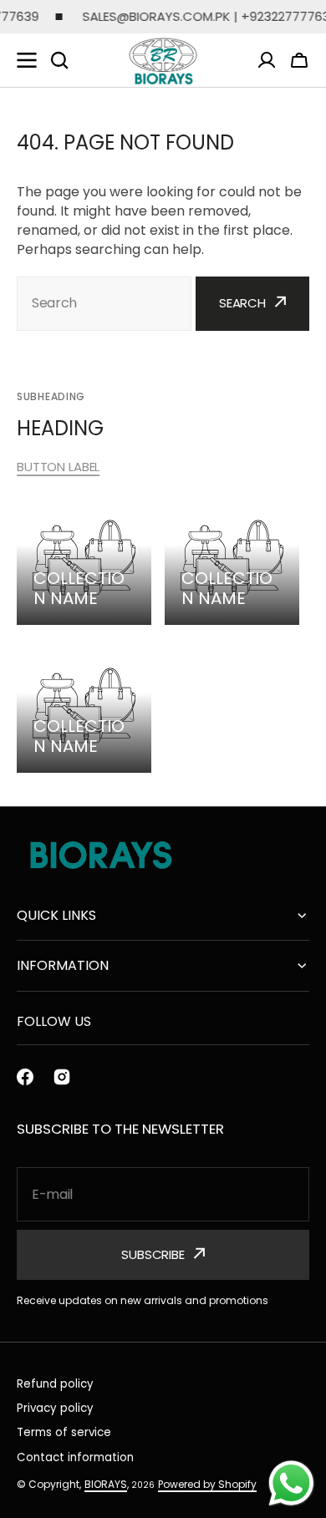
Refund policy (55, 1384)
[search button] (59, 60)
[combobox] (104, 304)
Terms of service (64, 1432)
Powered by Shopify (207, 1484)
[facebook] (25, 1077)
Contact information (75, 1457)
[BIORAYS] (163, 60)
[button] (299, 60)
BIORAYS (105, 1484)
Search (242, 303)
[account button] (267, 60)
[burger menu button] (27, 60)
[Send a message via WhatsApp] (291, 1483)
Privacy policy (55, 1408)
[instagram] (61, 1077)
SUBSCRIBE (153, 1254)
